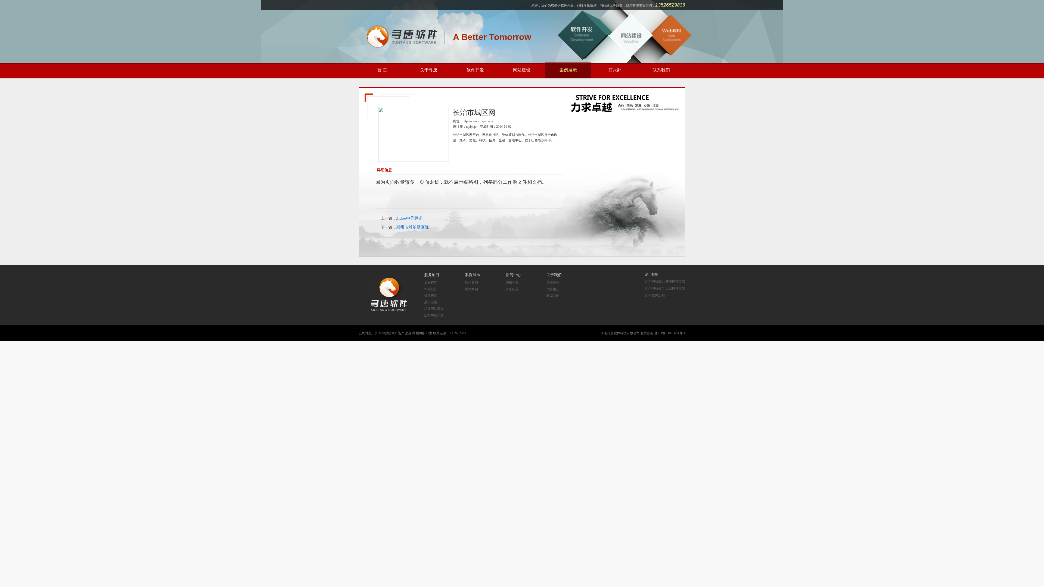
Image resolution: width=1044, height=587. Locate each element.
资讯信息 (512, 283)
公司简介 (553, 283)
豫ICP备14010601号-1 (669, 333)
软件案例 (471, 283)
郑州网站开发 (675, 281)
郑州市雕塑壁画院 (412, 227)
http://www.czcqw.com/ (478, 121)
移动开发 (430, 296)
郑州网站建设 (655, 281)
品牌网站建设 (434, 309)
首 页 (382, 70)
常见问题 (512, 289)
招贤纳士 (553, 289)
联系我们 (661, 70)
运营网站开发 (675, 288)
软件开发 (475, 70)
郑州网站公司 (655, 288)
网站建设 (521, 70)
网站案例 (471, 289)
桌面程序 (430, 283)
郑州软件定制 (655, 295)
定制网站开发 (434, 315)
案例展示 (568, 70)
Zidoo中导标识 (409, 218)
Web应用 (430, 289)
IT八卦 (614, 70)
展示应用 (430, 302)
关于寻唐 (428, 70)
